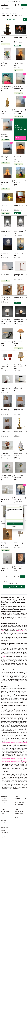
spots (2, 630)
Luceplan (5, 682)
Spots (2, 807)
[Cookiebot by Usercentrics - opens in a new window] (19, 506)
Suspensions (4, 800)
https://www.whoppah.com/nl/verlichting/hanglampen (14, 758)
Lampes (14, 13)
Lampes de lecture (5, 805)
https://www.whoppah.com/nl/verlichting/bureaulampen (14, 742)
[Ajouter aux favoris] (13, 38)
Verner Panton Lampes (20, 802)
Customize (14, 526)
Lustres (2, 813)
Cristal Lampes (4, 827)
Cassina (9, 682)
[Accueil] (7, 5)
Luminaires (8, 13)
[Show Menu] (26, 8)
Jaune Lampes (4, 834)
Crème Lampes (4, 832)
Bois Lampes (4, 825)
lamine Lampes (4, 822)
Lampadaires (4, 802)
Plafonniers (3, 809)
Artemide (13, 682)
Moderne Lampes (19, 813)
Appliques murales (5, 811)
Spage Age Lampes (19, 811)
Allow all (14, 523)
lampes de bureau (21, 630)
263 (18, 577)
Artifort (18, 682)
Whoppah (3, 656)
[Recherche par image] (22, 8)
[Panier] (15, 5)
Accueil (2, 13)
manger (17, 661)
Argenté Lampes (4, 837)
